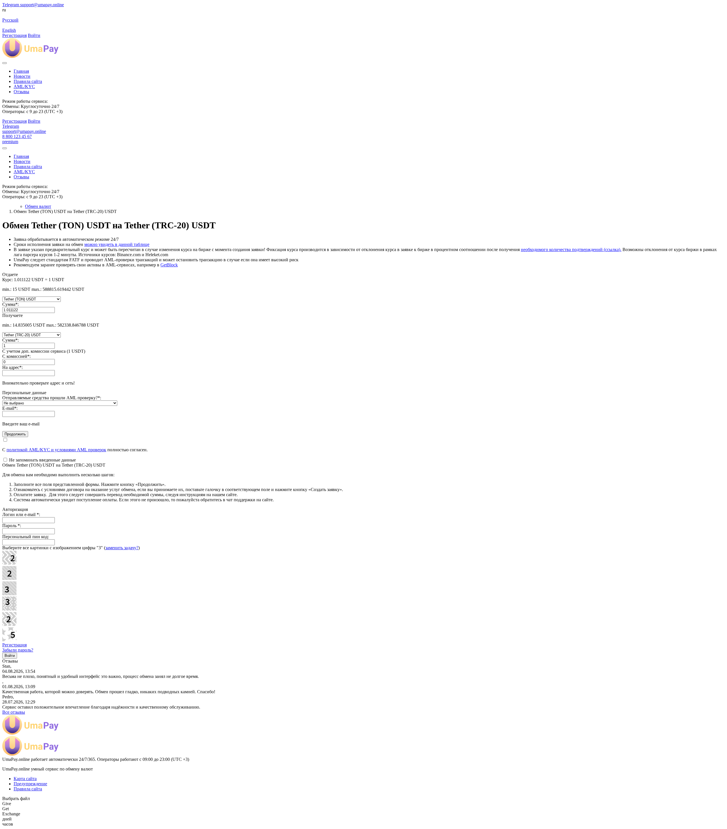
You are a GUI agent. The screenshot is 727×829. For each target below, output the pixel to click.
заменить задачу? (121, 547)
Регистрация (14, 644)
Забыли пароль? (17, 650)
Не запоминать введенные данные (42, 460)
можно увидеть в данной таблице (116, 244)
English (9, 30)
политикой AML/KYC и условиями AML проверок (56, 449)
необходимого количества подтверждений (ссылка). (571, 249)
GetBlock (169, 264)
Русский (10, 20)
